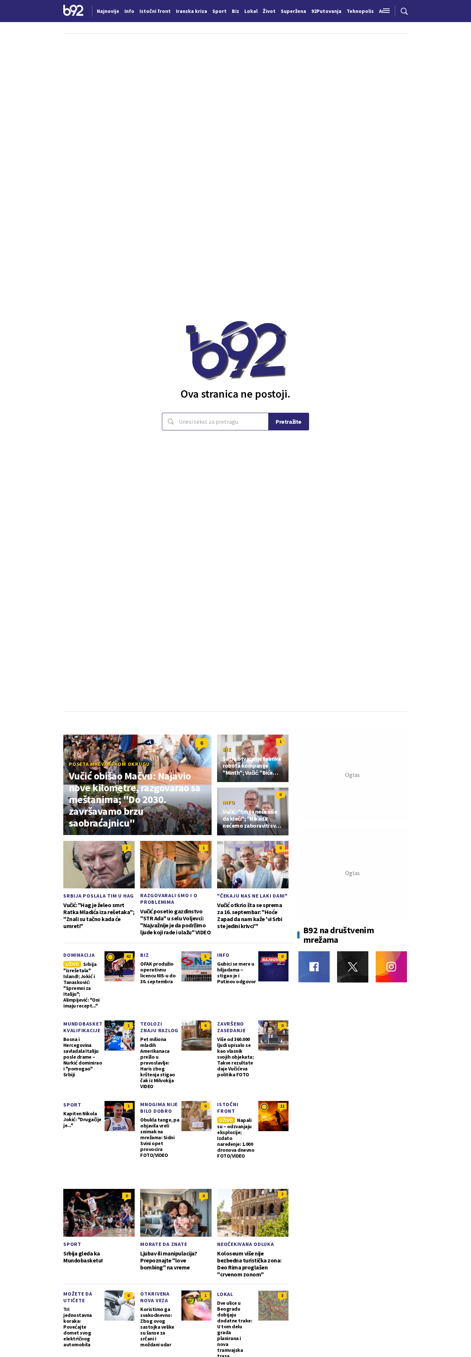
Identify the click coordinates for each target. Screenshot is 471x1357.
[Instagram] (391, 967)
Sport (72, 1104)
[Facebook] (314, 967)
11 (282, 1106)
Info (229, 802)
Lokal (225, 1294)
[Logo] (73, 11)
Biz (227, 749)
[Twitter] (352, 967)
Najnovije (108, 11)
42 (128, 956)
